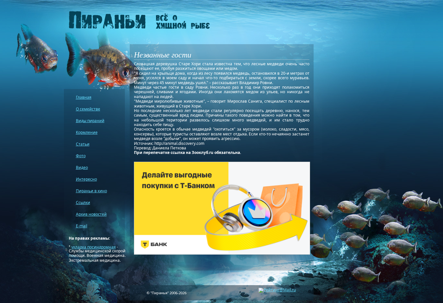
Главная (83, 97)
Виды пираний (90, 120)
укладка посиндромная (93, 247)
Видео (82, 167)
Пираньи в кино (91, 191)
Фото (81, 155)
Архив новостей (91, 214)
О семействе (88, 109)
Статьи (83, 144)
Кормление (87, 132)
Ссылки (83, 202)
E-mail (81, 226)
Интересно (86, 179)
